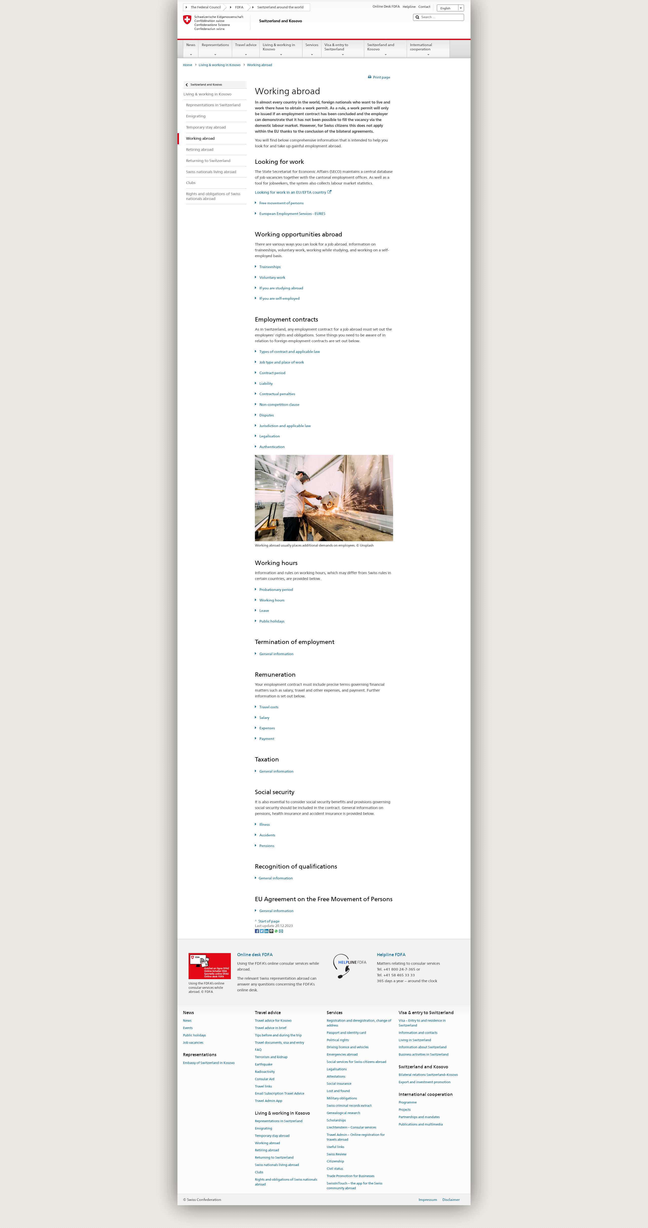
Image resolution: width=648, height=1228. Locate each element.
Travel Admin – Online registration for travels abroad (356, 1137)
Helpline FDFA (391, 954)
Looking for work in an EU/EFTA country (290, 192)
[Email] (281, 931)
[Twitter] (262, 931)
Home (187, 65)
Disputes (266, 415)
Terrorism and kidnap (271, 1057)
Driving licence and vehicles (348, 1047)
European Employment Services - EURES (292, 214)
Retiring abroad (267, 1150)
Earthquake (263, 1064)
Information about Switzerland (423, 1047)
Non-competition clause (279, 404)
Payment (266, 739)
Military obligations (342, 1098)
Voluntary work (272, 277)
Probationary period (276, 590)
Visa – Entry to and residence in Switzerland (422, 1023)
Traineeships (270, 267)
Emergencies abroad (342, 1054)
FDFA (239, 7)
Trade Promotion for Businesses (350, 1176)
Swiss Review (337, 1154)
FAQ (258, 1050)
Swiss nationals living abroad (277, 1165)
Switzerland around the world (280, 7)
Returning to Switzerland (274, 1158)
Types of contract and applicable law (289, 352)
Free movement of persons (281, 203)
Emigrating (263, 1128)
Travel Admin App (268, 1101)
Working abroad (267, 1143)
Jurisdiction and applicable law (285, 426)
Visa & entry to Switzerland (336, 47)
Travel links (263, 1086)
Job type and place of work (281, 362)
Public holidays (272, 621)
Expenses (267, 728)
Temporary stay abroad (272, 1136)
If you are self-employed (279, 298)
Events (188, 1028)
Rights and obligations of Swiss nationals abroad (286, 1182)
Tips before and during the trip (278, 1035)
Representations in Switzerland (278, 1121)
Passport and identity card (346, 1033)
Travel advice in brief (270, 1028)
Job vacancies (193, 1042)
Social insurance (339, 1084)
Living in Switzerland (415, 1040)
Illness (264, 824)
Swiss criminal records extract (349, 1106)
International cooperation (421, 47)
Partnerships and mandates (419, 1117)
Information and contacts (418, 1033)
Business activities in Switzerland (424, 1054)
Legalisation (269, 436)
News (190, 45)
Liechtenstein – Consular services (351, 1128)
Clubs (259, 1172)
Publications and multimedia (421, 1124)
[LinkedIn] (267, 931)
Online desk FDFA (255, 954)
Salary (264, 718)
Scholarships (336, 1120)
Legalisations (337, 1069)
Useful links (335, 1147)
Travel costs (268, 707)
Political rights (338, 1040)
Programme (408, 1102)
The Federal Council (206, 7)
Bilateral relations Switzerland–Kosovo (428, 1075)
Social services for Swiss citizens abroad (356, 1062)
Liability (266, 383)
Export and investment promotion (425, 1082)
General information (276, 654)
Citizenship (335, 1161)
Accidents (267, 835)
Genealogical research (343, 1113)
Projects (405, 1110)
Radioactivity (265, 1072)
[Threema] (271, 931)
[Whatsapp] (276, 931)
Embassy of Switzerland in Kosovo (209, 1063)
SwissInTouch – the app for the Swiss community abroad (354, 1185)
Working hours (272, 600)
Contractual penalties (277, 394)
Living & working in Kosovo (279, 47)
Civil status (335, 1169)
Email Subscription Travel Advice (279, 1094)
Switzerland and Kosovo (380, 47)
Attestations (336, 1076)
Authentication (272, 447)
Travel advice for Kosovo (273, 1020)
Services (312, 45)
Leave (264, 611)
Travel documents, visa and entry (279, 1042)
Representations (215, 45)
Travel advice (246, 45)
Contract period (272, 373)
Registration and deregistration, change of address (359, 1023)
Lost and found (338, 1091)
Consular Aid (264, 1079)
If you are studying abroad (281, 288)
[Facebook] (257, 931)
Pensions (266, 846)
